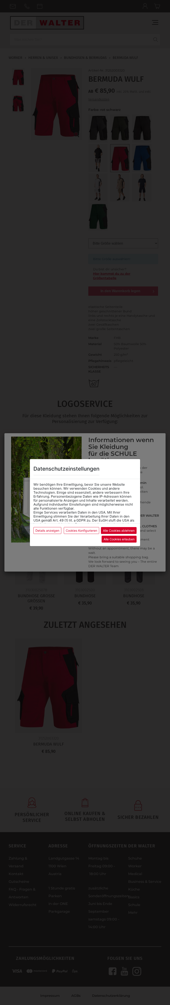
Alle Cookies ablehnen (119, 530)
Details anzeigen (47, 530)
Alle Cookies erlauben (119, 539)
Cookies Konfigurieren (81, 530)
